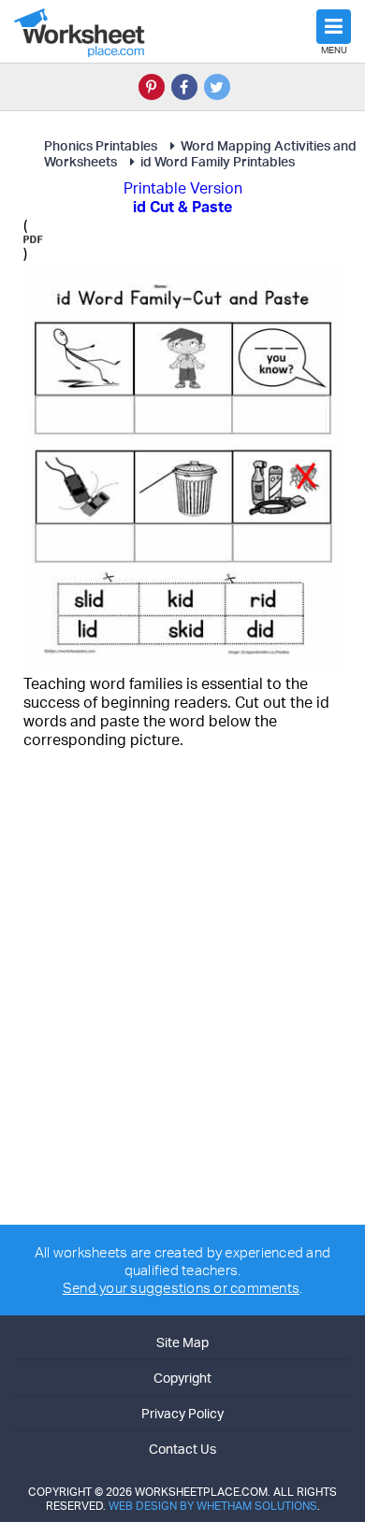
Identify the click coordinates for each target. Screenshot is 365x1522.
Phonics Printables (100, 145)
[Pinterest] (152, 87)
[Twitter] (217, 87)
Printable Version (183, 188)
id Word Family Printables (217, 161)
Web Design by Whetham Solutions (213, 1506)
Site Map (182, 1342)
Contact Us (182, 1449)
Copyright (182, 1378)
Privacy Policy (182, 1413)
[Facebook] (184, 87)
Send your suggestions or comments (181, 1288)
